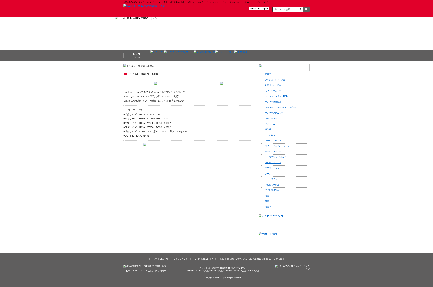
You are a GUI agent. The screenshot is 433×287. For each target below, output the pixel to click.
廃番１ (268, 195)
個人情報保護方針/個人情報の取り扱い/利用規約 (249, 259)
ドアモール (270, 124)
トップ (154, 259)
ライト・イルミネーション (277, 146)
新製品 (268, 74)
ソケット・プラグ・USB (276, 96)
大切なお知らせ (202, 259)
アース (268, 173)
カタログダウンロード (181, 259)
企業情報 (278, 259)
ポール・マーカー (273, 151)
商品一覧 (164, 259)
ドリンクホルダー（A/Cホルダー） (281, 107)
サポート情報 (218, 259)
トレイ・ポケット (273, 140)
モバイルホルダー (273, 91)
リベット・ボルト (273, 162)
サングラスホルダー (274, 113)
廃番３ (268, 207)
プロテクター (271, 118)
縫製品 (268, 129)
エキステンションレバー (276, 157)
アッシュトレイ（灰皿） (276, 80)
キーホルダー (271, 135)
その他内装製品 (272, 184)
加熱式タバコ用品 (273, 85)
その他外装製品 (272, 190)
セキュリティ (271, 179)
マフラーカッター (273, 168)
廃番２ (268, 201)
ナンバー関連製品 (273, 102)
